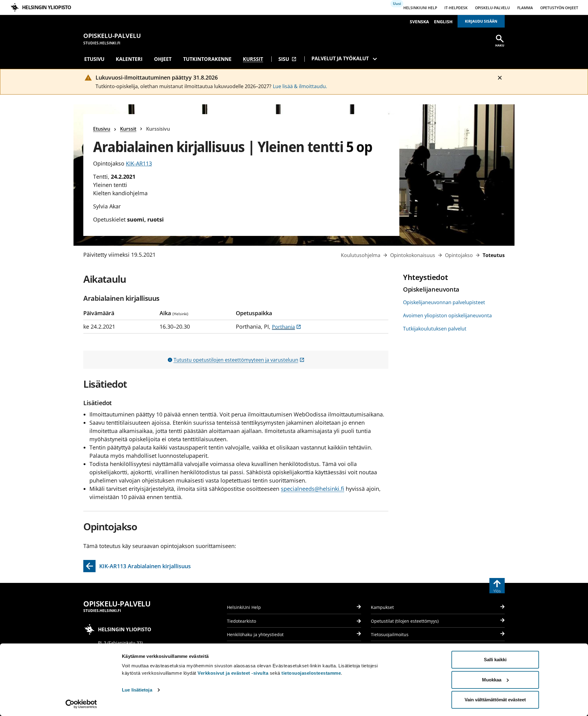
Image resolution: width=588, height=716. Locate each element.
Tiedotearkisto (241, 621)
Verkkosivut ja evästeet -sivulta (233, 673)
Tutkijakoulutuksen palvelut (434, 328)
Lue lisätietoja (137, 689)
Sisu (287, 59)
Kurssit (253, 59)
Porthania (286, 326)
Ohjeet (163, 59)
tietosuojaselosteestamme (311, 673)
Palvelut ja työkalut (340, 58)
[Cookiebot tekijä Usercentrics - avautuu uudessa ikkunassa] (81, 704)
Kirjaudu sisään (481, 21)
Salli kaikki (495, 659)
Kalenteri (129, 59)
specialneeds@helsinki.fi (312, 488)
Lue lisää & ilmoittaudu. (300, 86)
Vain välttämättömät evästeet (495, 699)
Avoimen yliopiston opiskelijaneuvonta (447, 315)
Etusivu (94, 59)
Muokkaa (491, 679)
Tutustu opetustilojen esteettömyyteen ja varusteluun (239, 359)
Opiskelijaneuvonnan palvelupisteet (444, 302)
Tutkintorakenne (207, 59)
